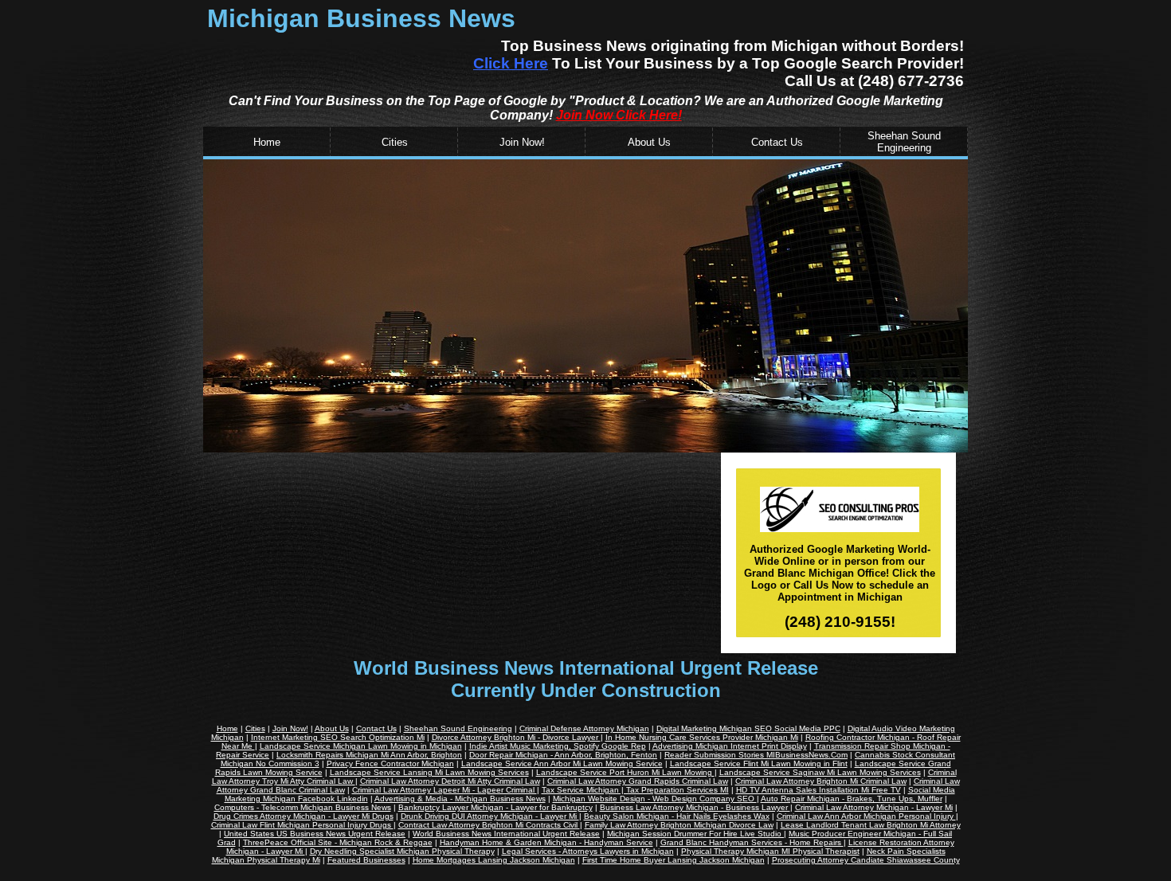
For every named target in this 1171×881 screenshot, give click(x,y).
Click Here (510, 63)
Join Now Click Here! (619, 115)
